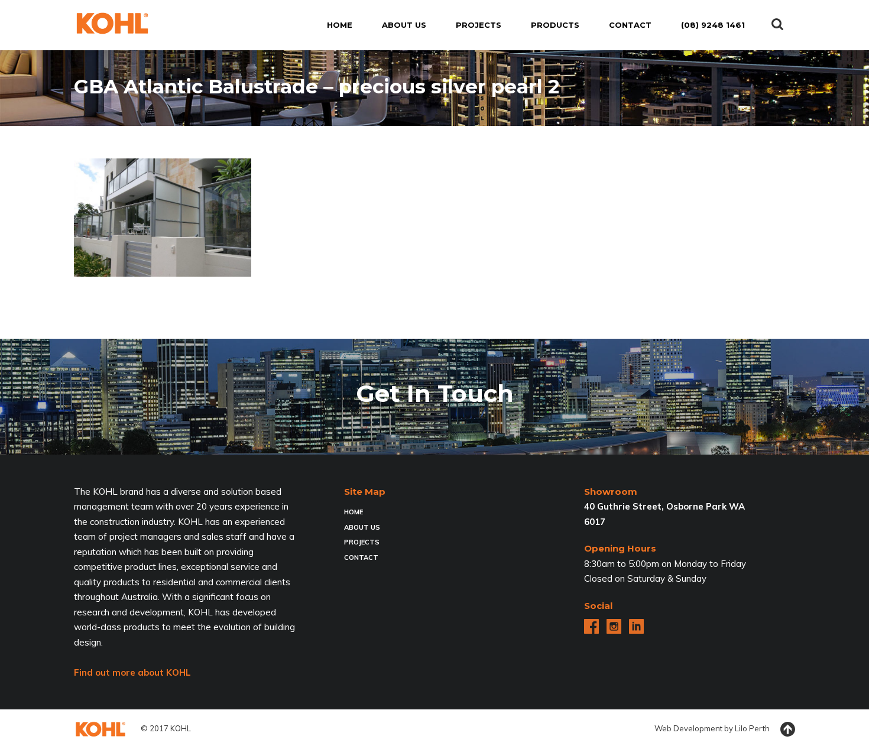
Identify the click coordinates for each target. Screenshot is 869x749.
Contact (361, 557)
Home (353, 512)
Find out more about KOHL (132, 672)
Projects (362, 542)
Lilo (741, 728)
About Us (362, 527)
